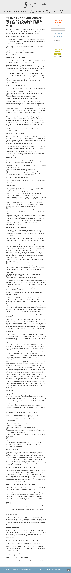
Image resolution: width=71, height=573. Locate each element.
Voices (16, 11)
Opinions (24, 11)
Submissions (40, 11)
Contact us (61, 11)
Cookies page (9, 571)
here (33, 509)
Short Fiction (31, 11)
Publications (7, 11)
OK (68, 570)
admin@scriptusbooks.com (13, 232)
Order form (48, 11)
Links (54, 11)
